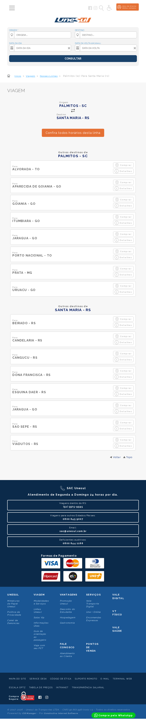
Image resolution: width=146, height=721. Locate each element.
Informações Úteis (41, 624)
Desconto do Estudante (67, 610)
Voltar (117, 457)
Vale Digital (118, 596)
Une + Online (93, 612)
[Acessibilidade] (109, 8)
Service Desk (38, 679)
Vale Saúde (117, 629)
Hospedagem (67, 617)
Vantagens (68, 594)
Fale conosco (67, 646)
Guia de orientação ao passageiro (40, 635)
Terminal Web (122, 679)
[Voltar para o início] (72, 18)
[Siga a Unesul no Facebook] (90, 9)
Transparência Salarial (88, 687)
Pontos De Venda (92, 647)
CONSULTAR (73, 58)
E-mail (105, 679)
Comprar (126, 165)
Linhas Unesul (38, 610)
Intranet (62, 687)
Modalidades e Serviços (41, 602)
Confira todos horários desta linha (73, 133)
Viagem (39, 594)
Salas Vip (39, 617)
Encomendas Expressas (93, 619)
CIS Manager (29, 713)
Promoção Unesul (66, 602)
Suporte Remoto (86, 679)
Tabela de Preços (41, 687)
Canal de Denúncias (13, 622)
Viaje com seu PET (39, 647)
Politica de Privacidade (14, 613)
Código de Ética (60, 679)
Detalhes (126, 171)
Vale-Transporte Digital (92, 604)
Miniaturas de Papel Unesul (13, 604)
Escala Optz (17, 687)
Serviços (93, 594)
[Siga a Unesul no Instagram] (95, 9)
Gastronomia (67, 623)
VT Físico (117, 613)
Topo (129, 457)
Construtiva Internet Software (61, 713)
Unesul (13, 594)
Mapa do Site (17, 679)
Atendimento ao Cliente (67, 654)
